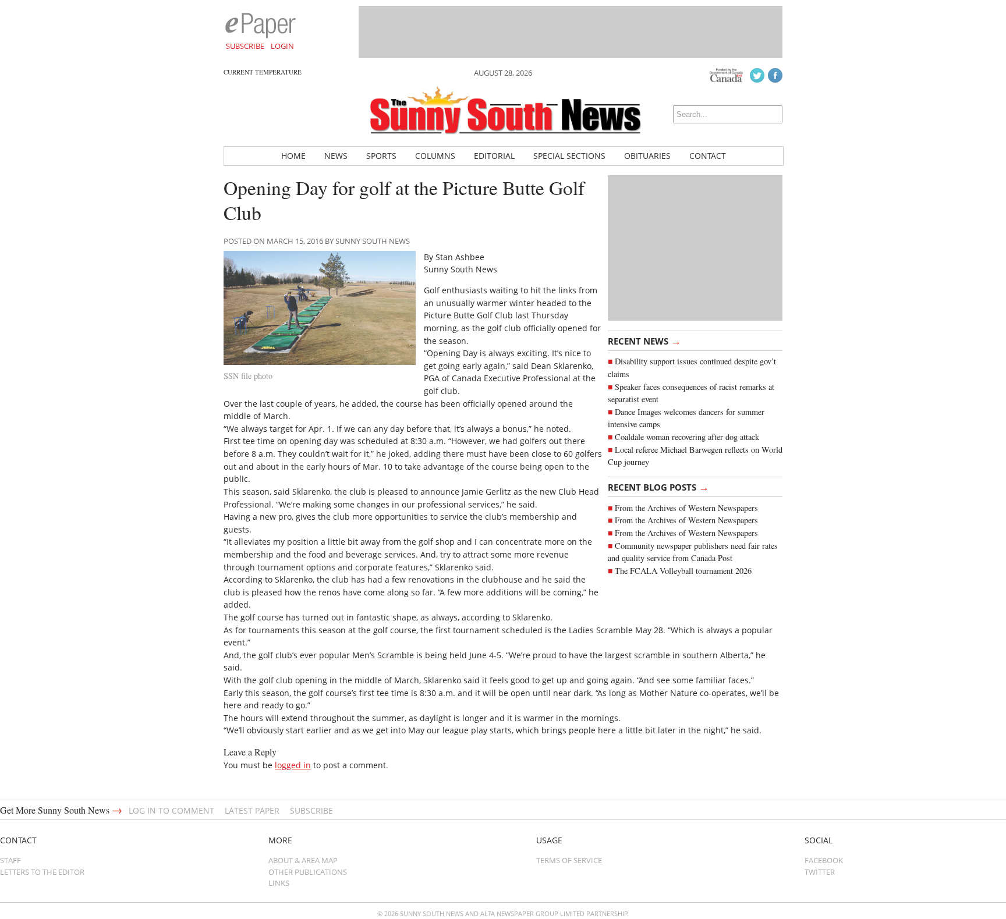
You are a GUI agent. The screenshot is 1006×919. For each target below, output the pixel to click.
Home (293, 155)
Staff (10, 860)
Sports (381, 155)
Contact (707, 155)
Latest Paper (252, 810)
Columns (435, 155)
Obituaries (647, 155)
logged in (293, 765)
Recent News (644, 340)
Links (278, 883)
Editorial (494, 155)
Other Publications (307, 872)
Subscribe (245, 46)
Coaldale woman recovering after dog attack (687, 436)
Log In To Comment (171, 810)
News (336, 155)
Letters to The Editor (42, 872)
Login (282, 46)
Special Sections (569, 155)
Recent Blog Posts (658, 487)
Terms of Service (569, 860)
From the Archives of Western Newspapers (686, 507)
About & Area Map (303, 860)
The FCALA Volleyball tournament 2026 (683, 570)
